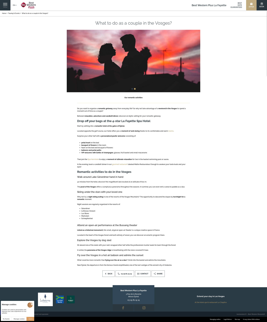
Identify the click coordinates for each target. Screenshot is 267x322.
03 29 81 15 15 (133, 300)
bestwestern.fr (242, 314)
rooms (171, 131)
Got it (30, 319)
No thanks (6, 319)
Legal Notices (228, 319)
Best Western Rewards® (256, 314)
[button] (132, 89)
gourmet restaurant (120, 164)
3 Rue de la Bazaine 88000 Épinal (133, 295)
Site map (237, 319)
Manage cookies (19, 319)
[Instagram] (144, 307)
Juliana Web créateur (253, 319)
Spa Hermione (93, 159)
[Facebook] (123, 307)
